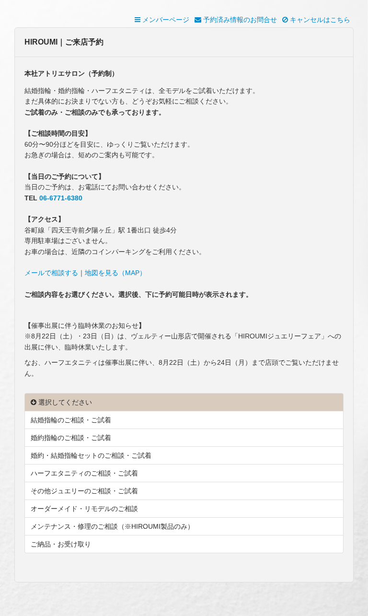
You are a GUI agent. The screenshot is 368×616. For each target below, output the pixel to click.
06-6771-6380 (60, 198)
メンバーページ (164, 19)
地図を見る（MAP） (115, 273)
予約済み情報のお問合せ (239, 19)
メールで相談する (51, 273)
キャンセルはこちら (319, 19)
